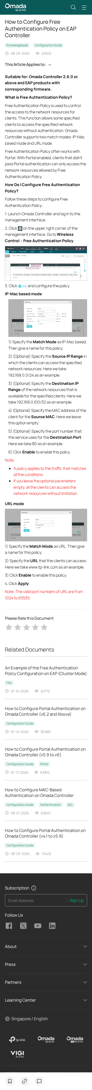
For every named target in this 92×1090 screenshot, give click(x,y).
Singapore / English (29, 1018)
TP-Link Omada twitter (23, 926)
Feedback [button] (39, 1081)
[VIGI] (17, 1054)
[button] (73, 7)
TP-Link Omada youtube (38, 926)
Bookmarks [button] (10, 1081)
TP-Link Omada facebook (9, 926)
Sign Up (77, 900)
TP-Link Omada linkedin (52, 926)
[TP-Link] (17, 1039)
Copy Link (24, 1081)
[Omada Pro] (75, 1039)
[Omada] (46, 1039)
